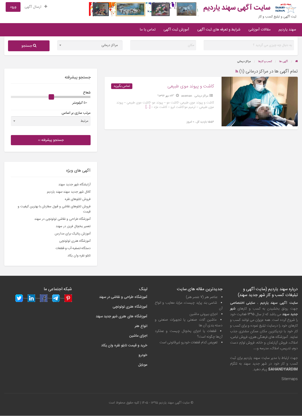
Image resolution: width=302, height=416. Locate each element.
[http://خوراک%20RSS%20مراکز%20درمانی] (236, 71)
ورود (13, 7)
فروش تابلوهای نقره (78, 199)
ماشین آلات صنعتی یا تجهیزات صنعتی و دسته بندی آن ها (188, 322)
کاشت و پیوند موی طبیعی (191, 86)
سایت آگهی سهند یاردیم (236, 8)
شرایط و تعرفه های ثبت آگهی (218, 30)
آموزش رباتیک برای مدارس (73, 234)
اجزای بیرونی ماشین (203, 314)
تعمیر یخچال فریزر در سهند (73, 226)
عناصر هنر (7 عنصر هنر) (202, 297)
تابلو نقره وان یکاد (79, 256)
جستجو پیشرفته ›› (51, 140)
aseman (186, 95)
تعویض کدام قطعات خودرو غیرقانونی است (188, 342)
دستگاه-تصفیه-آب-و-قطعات (73, 248)
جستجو (27, 46)
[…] (148, 107)
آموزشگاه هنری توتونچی (75, 241)
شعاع (87, 93)
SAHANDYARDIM (283, 369)
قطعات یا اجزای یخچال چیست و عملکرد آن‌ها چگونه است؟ (188, 334)
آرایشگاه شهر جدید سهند (74, 184)
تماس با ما (147, 30)
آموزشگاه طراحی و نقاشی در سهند (123, 297)
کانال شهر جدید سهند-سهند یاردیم (69, 192)
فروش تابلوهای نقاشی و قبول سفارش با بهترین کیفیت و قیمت (54, 209)
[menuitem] (36, 7)
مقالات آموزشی (259, 30)
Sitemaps (289, 379)
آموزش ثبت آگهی (176, 30)
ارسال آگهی (33, 7)
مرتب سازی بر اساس (76, 113)
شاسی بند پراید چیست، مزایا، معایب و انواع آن (188, 305)
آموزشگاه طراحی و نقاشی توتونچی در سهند (62, 219)
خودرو (142, 355)
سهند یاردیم (287, 30)
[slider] (51, 97)
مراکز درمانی (201, 95)
